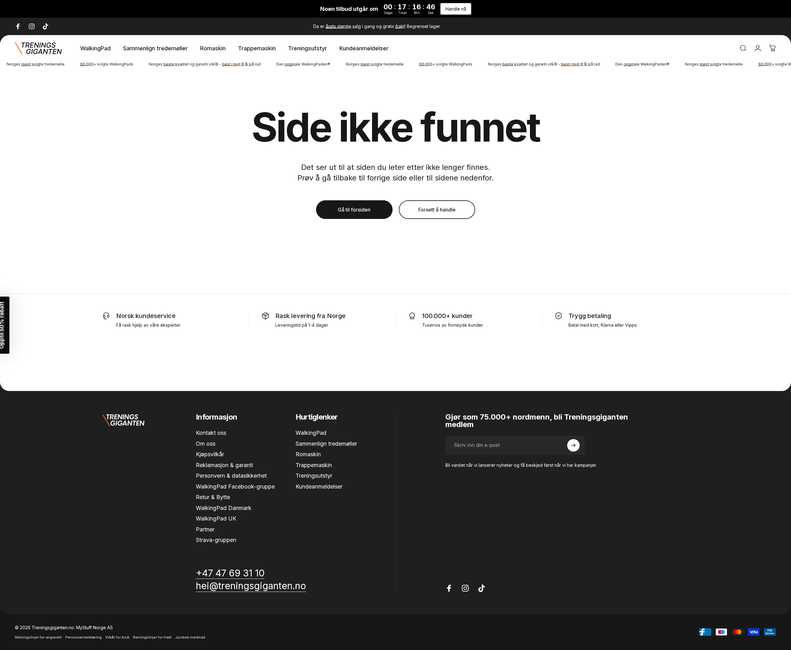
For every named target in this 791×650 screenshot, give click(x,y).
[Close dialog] (461, 216)
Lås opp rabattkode (395, 402)
